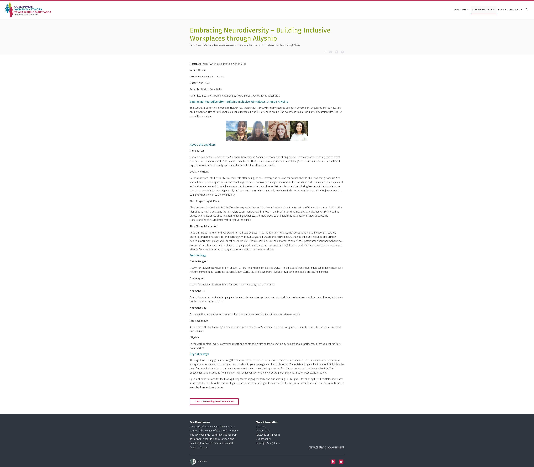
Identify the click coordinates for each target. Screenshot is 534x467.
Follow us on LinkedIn (268, 434)
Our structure (263, 439)
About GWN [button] (461, 10)
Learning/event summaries (225, 45)
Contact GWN (263, 430)
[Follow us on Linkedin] (333, 461)
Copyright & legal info (268, 443)
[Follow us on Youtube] (341, 461)
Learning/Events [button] (482, 10)
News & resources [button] (509, 10)
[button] (527, 9)
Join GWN (261, 426)
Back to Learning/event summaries (215, 401)
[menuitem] (461, 10)
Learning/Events (204, 45)
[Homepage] (28, 10)
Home (192, 45)
